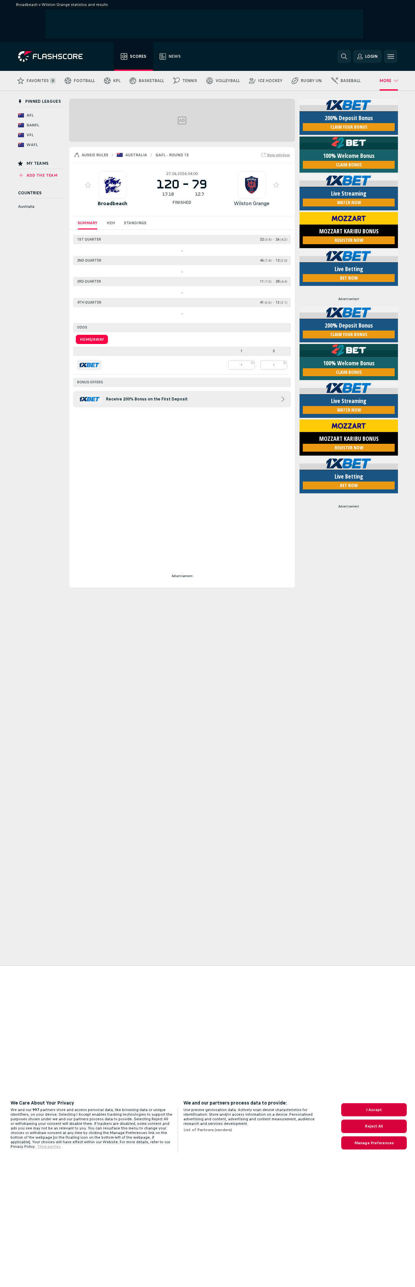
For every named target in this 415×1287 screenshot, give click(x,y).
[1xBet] (89, 365)
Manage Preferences (374, 1143)
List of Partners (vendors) (207, 1129)
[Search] (344, 56)
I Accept (374, 1109)
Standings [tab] (135, 223)
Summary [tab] (87, 223)
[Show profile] (112, 185)
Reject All (374, 1126)
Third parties (49, 1146)
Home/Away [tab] (92, 339)
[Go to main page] (55, 56)
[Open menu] (390, 56)
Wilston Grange (251, 203)
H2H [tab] (111, 223)
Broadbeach (112, 203)
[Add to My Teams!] (88, 185)
